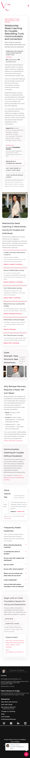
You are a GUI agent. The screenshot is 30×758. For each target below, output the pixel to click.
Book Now (9, 619)
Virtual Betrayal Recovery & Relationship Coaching (14, 477)
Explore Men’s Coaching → (13, 298)
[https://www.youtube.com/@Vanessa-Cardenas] (25, 723)
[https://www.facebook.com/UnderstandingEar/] (11, 723)
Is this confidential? (10, 580)
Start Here (9, 640)
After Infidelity (10, 645)
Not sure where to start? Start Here (13, 169)
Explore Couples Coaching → (14, 264)
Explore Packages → (11, 329)
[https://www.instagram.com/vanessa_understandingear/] (4, 723)
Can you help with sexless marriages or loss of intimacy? (14, 585)
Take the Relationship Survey (14, 176)
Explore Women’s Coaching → (14, 282)
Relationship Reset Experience (13, 440)
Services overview (18, 640)
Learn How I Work (12, 623)
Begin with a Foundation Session (13, 162)
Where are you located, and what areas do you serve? (13, 574)
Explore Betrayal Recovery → (14, 313)
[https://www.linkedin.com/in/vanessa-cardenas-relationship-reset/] (18, 723)
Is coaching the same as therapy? (12, 552)
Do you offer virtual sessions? (14, 569)
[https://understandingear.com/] (6, 6)
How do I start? (9, 564)
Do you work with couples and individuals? (14, 559)
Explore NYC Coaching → (12, 343)
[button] (28, 6)
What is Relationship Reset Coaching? (13, 546)
